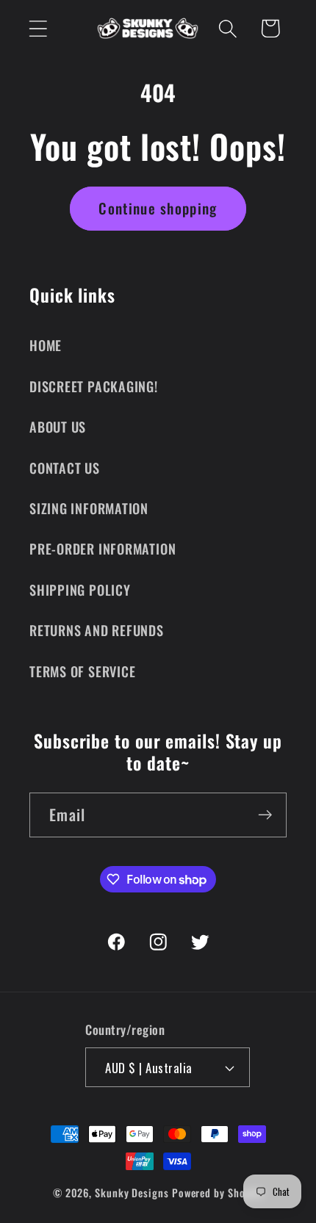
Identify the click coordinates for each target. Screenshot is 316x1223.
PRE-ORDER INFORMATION (102, 548)
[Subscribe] (265, 815)
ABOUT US (57, 426)
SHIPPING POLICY (80, 589)
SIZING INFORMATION (88, 508)
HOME (45, 345)
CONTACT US (64, 467)
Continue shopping (157, 208)
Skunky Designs (132, 1192)
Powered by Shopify (217, 1192)
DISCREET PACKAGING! (93, 386)
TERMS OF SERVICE (82, 671)
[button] (38, 28)
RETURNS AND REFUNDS (96, 630)
